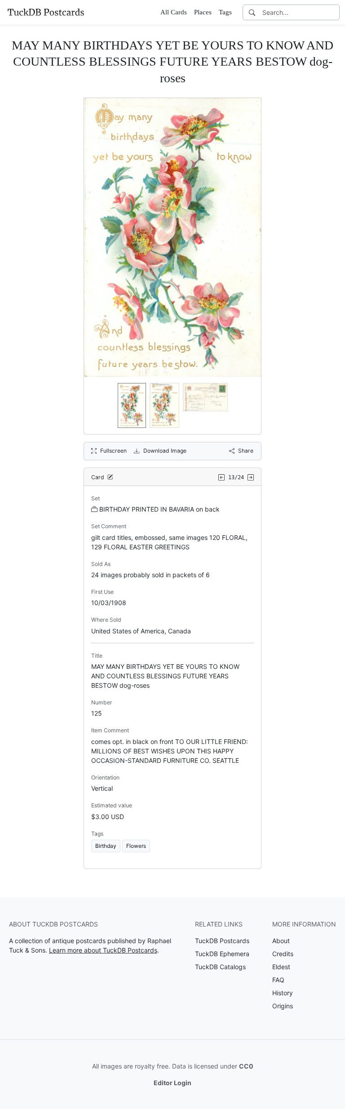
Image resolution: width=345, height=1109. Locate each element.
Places (203, 12)
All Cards (173, 12)
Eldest (281, 967)
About (281, 940)
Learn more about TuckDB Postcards (103, 950)
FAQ (278, 980)
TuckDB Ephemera (222, 954)
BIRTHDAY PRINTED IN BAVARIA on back (159, 509)
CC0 (246, 1066)
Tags (225, 12)
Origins (282, 1006)
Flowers (136, 845)
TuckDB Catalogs (220, 967)
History (282, 993)
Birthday (105, 845)
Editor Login (172, 1083)
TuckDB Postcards (222, 940)
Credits (282, 954)
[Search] (252, 12)
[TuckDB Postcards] (45, 12)
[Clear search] (333, 12)
